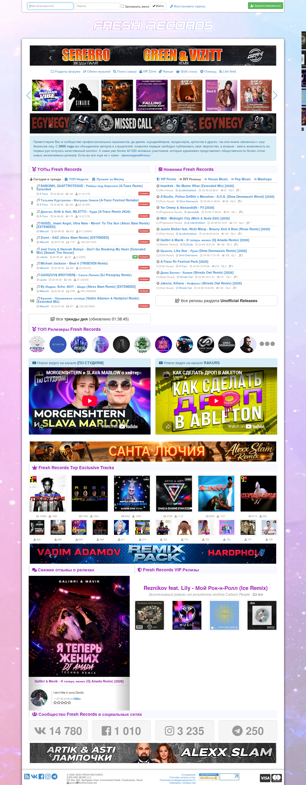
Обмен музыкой (98, 71)
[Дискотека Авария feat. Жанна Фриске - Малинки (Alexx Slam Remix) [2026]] (256, 95)
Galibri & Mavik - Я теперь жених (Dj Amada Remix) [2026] (204, 240)
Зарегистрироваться (267, 5)
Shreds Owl (186, 277)
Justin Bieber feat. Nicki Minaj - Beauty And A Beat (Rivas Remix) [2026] (215, 229)
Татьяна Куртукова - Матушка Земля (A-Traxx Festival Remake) (90, 200)
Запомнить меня (136, 6)
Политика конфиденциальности (178, 780)
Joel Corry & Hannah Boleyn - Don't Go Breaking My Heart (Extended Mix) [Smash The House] (91, 251)
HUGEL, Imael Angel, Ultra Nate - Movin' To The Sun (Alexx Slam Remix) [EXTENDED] (93, 225)
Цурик (43, 279)
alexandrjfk (193, 212)
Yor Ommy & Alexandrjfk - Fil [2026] (187, 207)
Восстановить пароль (189, 6)
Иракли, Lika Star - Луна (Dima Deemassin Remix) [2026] (203, 250)
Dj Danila (188, 244)
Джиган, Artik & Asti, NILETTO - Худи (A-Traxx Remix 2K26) (86, 211)
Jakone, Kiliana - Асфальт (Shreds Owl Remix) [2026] (201, 283)
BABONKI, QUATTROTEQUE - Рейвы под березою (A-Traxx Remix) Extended (90, 187)
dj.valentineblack (187, 190)
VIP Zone (149, 71)
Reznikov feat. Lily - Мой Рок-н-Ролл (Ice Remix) (206, 587)
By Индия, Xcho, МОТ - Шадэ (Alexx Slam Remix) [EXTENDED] (88, 286)
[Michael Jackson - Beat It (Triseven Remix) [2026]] (221, 95)
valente (43, 257)
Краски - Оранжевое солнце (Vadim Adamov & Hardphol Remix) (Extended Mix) (88, 300)
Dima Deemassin (188, 201)
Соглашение (188, 774)
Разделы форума (67, 71)
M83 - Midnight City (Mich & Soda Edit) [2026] (195, 218)
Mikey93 (44, 231)
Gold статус (189, 71)
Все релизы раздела (218, 300)
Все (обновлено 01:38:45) (92, 319)
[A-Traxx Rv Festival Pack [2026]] (47, 95)
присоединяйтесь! (136, 155)
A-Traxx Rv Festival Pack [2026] (184, 261)
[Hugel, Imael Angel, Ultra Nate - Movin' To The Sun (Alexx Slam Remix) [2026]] (186, 95)
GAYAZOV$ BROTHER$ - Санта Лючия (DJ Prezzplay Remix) (86, 275)
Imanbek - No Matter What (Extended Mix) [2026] (197, 185)
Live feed (229, 71)
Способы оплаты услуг (182, 777)
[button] (36, 643)
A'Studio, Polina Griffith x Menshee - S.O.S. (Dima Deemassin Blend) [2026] (217, 196)
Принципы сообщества (182, 782)
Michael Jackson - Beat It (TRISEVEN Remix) (74, 263)
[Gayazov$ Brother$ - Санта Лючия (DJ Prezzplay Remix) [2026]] (117, 95)
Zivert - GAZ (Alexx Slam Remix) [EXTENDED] (75, 237)
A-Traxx (44, 194)
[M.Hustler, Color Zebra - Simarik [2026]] (82, 95)
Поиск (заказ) (126, 71)
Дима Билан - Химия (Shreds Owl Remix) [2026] (197, 272)
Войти (159, 6)
